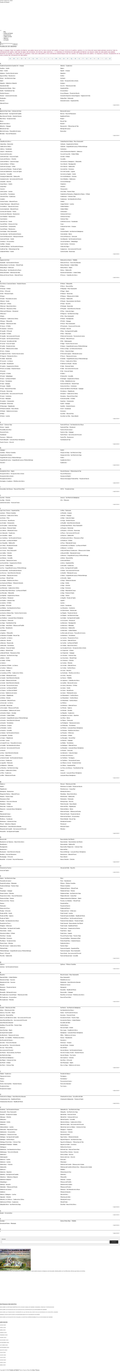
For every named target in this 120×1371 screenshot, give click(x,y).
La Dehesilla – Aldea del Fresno (7, 700)
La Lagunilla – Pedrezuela (6, 763)
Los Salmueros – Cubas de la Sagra (68, 753)
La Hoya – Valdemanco (5, 755)
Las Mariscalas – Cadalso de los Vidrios (9, 588)
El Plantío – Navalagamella (66, 318)
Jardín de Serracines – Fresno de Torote (10, 502)
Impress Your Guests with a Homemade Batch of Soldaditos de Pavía (20, 1314)
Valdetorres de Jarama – (6, 1189)
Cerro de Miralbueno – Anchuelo (68, 176)
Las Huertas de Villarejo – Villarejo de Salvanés (11, 583)
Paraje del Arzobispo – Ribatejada (8, 883)
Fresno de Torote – (4, 432)
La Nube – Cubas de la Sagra (67, 518)
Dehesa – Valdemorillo (66, 270)
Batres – (2, 121)
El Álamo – (2, 286)
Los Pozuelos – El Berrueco (67, 733)
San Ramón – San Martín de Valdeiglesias (70, 1007)
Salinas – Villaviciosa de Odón (7, 1010)
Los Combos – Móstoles (66, 663)
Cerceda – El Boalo (65, 156)
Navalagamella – (4, 847)
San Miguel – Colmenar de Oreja (8, 1060)
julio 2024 (3, 1352)
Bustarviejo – (63, 131)
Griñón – (62, 457)
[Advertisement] (60, 16)
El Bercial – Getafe (4, 301)
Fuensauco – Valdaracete (6, 437)
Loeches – (62, 603)
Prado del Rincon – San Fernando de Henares (71, 918)
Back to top (116, 105)
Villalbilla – (63, 1169)
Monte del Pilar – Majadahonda (68, 806)
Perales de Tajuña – (5, 918)
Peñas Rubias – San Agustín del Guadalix (10, 928)
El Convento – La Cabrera (6, 361)
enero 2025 (3, 1337)
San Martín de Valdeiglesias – (7, 1057)
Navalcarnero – (4, 849)
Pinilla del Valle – (4, 948)
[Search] (0, 42)
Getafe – (62, 450)
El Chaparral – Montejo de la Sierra (8, 356)
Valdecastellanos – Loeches (7, 1127)
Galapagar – (3, 450)
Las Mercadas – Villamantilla (7, 593)
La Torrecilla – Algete (65, 578)
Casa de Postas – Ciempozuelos (8, 226)
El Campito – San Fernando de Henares (9, 338)
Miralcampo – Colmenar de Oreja (8, 821)
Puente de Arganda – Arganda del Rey (69, 948)
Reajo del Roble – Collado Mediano (8, 977)
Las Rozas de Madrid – (5, 610)
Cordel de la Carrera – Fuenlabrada (68, 221)
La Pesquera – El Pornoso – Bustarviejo (70, 530)
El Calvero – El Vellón (5, 326)
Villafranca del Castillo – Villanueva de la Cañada (72, 1164)
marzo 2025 (3, 1332)
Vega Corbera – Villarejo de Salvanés (69, 1137)
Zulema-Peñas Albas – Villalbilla (68, 1221)
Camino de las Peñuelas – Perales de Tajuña (10, 169)
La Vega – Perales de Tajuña (67, 593)
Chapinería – (63, 184)
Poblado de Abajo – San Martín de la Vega (70, 893)
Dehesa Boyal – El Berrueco (7, 267)
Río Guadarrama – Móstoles (7, 999)
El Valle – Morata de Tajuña (67, 366)
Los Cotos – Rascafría (65, 670)
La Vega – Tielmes (64, 595)
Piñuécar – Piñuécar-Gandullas (67, 883)
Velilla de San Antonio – (66, 1147)
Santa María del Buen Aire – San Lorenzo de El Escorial (13, 1020)
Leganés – (62, 600)
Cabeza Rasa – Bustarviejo (6, 144)
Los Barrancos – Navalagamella (68, 623)
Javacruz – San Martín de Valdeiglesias (69, 497)
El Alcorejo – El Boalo (5, 288)
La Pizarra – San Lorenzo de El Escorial (69, 533)
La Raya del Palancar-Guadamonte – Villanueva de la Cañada (75, 550)
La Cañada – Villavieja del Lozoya (8, 675)
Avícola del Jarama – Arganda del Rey (69, 100)
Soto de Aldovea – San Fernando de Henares (71, 1050)
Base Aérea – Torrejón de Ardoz (8, 118)
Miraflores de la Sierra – (6, 816)
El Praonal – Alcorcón (65, 328)
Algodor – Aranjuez (65, 70)
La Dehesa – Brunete (5, 698)
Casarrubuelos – (4, 219)
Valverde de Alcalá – (65, 1134)
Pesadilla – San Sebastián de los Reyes (9, 920)
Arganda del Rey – (64, 88)
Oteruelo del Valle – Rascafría (67, 868)
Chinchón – (63, 186)
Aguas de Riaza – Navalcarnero (7, 75)
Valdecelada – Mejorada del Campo (8, 1129)
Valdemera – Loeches (5, 1162)
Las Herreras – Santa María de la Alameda (10, 573)
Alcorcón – (2, 100)
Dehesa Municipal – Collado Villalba (69, 265)
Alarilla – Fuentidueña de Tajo (7, 90)
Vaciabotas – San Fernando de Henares (9, 1109)
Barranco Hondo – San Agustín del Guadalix (10, 113)
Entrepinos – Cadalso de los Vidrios (69, 393)
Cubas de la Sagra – (65, 246)
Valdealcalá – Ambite (5, 1122)
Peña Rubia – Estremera (6, 938)
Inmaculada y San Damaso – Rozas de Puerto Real (12, 489)
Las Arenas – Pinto (4, 518)
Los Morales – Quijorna (66, 708)
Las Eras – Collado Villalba (6, 565)
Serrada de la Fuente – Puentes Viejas (69, 1017)
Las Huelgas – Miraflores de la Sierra (9, 580)
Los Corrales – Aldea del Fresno (68, 665)
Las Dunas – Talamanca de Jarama (8, 560)
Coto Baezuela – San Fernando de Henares (70, 239)
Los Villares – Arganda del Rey (67, 765)
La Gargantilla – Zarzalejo (6, 735)
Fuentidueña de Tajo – (65, 439)
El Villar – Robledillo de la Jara (67, 381)
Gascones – (3, 462)
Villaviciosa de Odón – (65, 1197)
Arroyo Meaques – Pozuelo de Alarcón (69, 93)
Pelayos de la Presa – (5, 908)
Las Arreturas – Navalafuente (7, 520)
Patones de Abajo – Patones (7, 898)
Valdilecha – (3, 1192)
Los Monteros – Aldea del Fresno (68, 705)
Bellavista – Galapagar (5, 126)
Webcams (6, 38)
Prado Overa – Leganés (66, 933)
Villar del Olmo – (64, 1194)
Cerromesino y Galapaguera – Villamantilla (70, 161)
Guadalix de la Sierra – (65, 460)
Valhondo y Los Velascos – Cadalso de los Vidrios (12, 1199)
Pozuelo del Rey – (64, 903)
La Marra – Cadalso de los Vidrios (8, 770)
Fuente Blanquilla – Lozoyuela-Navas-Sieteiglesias (12, 439)
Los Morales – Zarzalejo (66, 710)
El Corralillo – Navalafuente (7, 363)
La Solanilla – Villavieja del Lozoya (68, 573)
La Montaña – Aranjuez (66, 513)
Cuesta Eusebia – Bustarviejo (67, 251)
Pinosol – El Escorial (5, 953)
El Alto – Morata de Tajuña (6, 293)
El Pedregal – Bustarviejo (66, 306)
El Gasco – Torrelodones (6, 381)
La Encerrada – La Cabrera (6, 703)
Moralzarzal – (63, 824)
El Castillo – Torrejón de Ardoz (7, 346)
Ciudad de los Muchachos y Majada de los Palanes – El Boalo (75, 194)
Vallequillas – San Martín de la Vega (69, 1112)
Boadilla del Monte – (65, 116)
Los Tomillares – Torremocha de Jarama (70, 760)
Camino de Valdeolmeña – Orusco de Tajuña (11, 171)
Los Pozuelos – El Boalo (66, 735)
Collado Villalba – (64, 209)
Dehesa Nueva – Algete (66, 267)
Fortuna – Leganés (4, 427)
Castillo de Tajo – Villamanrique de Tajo (9, 249)
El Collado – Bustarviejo (6, 358)
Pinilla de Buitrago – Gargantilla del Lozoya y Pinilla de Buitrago (15, 950)
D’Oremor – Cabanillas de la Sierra (68, 275)
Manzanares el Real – (5, 799)
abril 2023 (3, 1364)
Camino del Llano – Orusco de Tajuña (9, 156)
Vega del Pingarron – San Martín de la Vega (71, 1139)
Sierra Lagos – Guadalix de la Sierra (69, 1030)
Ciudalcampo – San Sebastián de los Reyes (70, 199)
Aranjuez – (63, 83)
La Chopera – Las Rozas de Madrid (8, 690)
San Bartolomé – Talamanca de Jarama (9, 1035)
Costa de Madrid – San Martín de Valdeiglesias (71, 231)
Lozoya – (62, 770)
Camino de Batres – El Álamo (7, 164)
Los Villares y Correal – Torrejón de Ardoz (70, 763)
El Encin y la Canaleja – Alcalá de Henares (10, 368)
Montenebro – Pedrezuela (66, 799)
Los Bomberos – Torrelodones (67, 635)
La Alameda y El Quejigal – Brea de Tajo (9, 635)
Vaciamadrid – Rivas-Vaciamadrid (8, 1112)
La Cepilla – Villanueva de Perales (8, 680)
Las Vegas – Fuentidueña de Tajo (8, 623)
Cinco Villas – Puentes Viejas (67, 191)
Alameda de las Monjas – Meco (7, 88)
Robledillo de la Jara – (65, 979)
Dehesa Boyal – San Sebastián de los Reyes (10, 270)
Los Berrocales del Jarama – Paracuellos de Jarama (72, 633)
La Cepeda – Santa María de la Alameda (9, 678)
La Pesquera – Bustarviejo (66, 528)
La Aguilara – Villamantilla (6, 633)
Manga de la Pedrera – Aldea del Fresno (10, 794)
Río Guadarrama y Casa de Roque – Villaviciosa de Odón (13, 994)
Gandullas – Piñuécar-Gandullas (8, 452)
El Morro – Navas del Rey (66, 286)
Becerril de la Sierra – (5, 123)
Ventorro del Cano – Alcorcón (67, 1157)
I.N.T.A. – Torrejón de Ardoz (67, 489)
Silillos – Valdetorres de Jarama (68, 1035)
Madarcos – (3, 784)
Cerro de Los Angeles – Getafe (68, 174)
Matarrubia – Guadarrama (6, 806)
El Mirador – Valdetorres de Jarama (8, 411)
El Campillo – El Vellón (5, 333)
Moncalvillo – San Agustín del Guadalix (9, 831)
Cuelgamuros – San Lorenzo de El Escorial (70, 249)
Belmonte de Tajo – (5, 128)
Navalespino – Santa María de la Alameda (10, 852)
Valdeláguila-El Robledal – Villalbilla (8, 1144)
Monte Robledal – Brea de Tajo (67, 819)
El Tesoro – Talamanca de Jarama (68, 356)
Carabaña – (3, 199)
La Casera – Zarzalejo (5, 670)
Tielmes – (2, 1078)
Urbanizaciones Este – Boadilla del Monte (10, 1099)
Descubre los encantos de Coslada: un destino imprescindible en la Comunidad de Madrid (26, 1317)
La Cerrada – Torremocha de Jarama (9, 685)
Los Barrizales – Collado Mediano (68, 630)
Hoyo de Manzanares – (66, 473)
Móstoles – (63, 829)
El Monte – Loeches (5, 416)
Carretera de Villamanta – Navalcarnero (10, 214)
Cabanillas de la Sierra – (6, 141)
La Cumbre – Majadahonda (6, 695)
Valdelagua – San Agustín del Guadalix (9, 1137)
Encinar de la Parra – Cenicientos (68, 386)
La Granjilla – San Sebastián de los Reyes (10, 745)
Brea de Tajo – (63, 121)
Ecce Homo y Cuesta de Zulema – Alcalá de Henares (13, 283)
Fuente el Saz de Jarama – (66, 429)
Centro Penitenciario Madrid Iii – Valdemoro (71, 151)
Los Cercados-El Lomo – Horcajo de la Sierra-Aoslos (73, 648)
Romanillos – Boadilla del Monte (68, 989)
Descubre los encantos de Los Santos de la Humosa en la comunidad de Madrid (23, 1309)
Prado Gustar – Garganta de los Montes (70, 928)
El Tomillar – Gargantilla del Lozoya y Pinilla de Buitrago (74, 358)
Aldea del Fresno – (4, 103)
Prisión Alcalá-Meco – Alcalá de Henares (70, 941)
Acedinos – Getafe (4, 68)
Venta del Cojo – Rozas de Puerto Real (69, 1149)
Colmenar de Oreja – (65, 216)
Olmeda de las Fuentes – (6, 868)
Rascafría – (2, 974)
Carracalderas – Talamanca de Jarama (9, 206)
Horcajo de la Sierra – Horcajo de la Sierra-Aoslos (12, 473)
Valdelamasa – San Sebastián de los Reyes (10, 1149)
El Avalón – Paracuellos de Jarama (8, 298)
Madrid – (2, 786)
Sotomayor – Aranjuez (65, 1042)
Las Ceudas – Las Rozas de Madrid (8, 540)
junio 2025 (3, 1325)
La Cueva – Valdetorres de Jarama (8, 693)
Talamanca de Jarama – (5, 1076)
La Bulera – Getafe (4, 658)
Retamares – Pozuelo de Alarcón (8, 987)
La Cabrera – (3, 663)
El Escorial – (3, 371)
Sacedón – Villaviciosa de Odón (7, 1007)
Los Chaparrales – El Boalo (66, 650)
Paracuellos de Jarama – (6, 881)
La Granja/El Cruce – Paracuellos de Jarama (11, 743)
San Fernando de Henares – (7, 1040)
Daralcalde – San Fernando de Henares (9, 262)
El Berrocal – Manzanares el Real (8, 308)
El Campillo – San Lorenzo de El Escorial (10, 336)
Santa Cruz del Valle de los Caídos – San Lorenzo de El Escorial (15, 1017)
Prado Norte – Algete (65, 930)
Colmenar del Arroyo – (66, 214)
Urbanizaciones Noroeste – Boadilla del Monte (11, 1101)
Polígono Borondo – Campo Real (68, 895)
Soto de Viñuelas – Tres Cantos (68, 1055)
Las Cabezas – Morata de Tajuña (8, 528)
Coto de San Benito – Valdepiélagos (69, 241)
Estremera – (63, 411)
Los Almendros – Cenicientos (67, 608)
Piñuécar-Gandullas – (65, 886)
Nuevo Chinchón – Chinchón (67, 859)
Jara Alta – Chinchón (5, 497)
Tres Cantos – (63, 1086)
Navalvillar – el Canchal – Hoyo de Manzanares (11, 859)
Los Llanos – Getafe (65, 688)
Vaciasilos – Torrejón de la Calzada (8, 1114)
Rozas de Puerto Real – (66, 997)
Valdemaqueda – (4, 1157)
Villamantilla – (63, 1177)
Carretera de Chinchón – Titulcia (8, 211)
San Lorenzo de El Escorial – (7, 1050)
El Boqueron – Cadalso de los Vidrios (9, 318)
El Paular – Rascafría (65, 303)
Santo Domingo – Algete (6, 1030)
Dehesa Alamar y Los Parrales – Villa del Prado (11, 265)
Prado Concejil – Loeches (66, 913)
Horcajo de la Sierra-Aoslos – (7, 476)
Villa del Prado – (64, 1202)
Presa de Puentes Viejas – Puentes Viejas (70, 936)
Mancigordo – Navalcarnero (7, 791)
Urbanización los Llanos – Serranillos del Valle (71, 1096)
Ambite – (62, 75)
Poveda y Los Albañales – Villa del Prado (70, 900)
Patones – (2, 903)
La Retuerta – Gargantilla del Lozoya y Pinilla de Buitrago (74, 555)
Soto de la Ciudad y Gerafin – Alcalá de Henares (72, 1052)
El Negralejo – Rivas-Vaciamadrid (68, 288)
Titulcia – (2, 1081)
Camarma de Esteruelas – (6, 154)
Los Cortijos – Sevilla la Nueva (67, 668)
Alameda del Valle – (5, 85)
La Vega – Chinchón (65, 585)
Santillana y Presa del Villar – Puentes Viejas (11, 1025)
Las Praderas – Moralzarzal (6, 598)
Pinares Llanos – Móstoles (6, 943)
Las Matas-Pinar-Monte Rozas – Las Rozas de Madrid (13, 590)
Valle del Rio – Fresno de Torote (68, 1114)
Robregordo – (63, 987)
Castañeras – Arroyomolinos (7, 241)
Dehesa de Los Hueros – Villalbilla (68, 260)
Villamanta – (63, 1174)
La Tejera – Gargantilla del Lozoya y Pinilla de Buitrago (73, 575)
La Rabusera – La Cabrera (66, 548)
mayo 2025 (3, 1327)
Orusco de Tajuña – (4, 870)
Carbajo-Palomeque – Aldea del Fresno (9, 204)
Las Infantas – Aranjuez (6, 585)
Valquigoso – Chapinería (66, 1129)
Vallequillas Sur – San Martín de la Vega (70, 1109)
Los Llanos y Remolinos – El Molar (68, 685)
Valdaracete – (3, 1119)
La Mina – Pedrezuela (65, 510)
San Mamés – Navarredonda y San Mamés (10, 1052)
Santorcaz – (3, 1027)
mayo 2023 (3, 1362)
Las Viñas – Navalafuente (6, 628)
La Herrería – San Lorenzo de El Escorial (10, 748)
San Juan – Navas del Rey (6, 1047)
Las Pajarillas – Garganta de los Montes (9, 595)
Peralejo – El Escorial (5, 911)
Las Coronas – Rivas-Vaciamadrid (8, 550)
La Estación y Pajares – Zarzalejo (8, 713)
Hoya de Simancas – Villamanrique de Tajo (70, 471)
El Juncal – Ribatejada (5, 398)
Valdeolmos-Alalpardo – (6, 1179)
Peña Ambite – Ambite (5, 930)
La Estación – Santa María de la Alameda (10, 720)
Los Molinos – (63, 703)
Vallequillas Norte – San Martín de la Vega (10, 1204)
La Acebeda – (3, 630)
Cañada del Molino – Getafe (7, 251)
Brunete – (62, 123)
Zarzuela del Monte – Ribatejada (8, 1223)
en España (6, 40)
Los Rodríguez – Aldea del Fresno (68, 745)
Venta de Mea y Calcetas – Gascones (69, 1152)
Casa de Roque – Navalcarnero (7, 229)
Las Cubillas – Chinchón (6, 553)
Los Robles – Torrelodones (66, 743)
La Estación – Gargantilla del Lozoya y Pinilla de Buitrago (14, 718)
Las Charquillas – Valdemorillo (7, 543)
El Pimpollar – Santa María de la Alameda (70, 308)
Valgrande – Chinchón (5, 1197)
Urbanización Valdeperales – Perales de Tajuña (71, 1099)
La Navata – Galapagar (65, 515)
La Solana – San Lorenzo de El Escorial (69, 570)
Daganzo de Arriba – (5, 260)
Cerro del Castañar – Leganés (67, 171)
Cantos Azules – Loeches (6, 191)
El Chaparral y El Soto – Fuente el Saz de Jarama (12, 353)
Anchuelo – (63, 78)
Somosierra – (63, 1040)
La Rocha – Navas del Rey (66, 558)
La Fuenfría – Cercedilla (6, 730)
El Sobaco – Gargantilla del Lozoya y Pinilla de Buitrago (73, 346)
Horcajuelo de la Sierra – (6, 478)
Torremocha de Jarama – (66, 1081)
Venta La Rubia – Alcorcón (66, 1154)
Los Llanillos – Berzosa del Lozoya (68, 683)
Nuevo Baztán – (64, 857)
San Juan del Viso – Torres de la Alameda (10, 1045)
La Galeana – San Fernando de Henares (9, 733)
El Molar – (2, 413)
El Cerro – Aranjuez (5, 351)
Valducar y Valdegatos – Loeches (8, 1194)
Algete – (62, 68)
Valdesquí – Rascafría (5, 1184)
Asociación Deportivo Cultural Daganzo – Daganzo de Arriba (75, 95)
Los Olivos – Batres (65, 718)
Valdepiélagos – (4, 1182)
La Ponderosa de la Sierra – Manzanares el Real (71, 538)
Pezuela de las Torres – (5, 923)
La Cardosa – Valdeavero (6, 668)
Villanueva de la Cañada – (66, 1184)
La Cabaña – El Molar (5, 660)
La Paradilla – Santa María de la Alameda (70, 523)
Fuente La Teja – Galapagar (67, 432)
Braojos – (62, 118)
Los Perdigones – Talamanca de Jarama (70, 723)
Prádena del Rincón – (65, 908)
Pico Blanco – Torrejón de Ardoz (8, 941)
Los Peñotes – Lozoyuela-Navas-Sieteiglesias (71, 728)
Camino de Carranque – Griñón (7, 166)
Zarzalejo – (2, 1221)
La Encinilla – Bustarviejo (6, 705)
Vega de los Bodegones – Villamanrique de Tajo (72, 1142)
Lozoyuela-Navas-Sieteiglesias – (68, 775)
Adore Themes (35, 1370)
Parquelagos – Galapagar (6, 891)
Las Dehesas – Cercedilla (6, 558)
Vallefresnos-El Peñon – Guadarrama (9, 1202)
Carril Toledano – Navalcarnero (7, 216)
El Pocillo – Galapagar (65, 321)
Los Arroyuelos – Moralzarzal (67, 620)
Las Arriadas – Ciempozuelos (7, 523)
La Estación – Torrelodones (6, 723)
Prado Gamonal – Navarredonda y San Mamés (71, 923)
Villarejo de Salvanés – (65, 1192)
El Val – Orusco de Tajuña (66, 371)
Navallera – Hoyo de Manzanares (8, 854)
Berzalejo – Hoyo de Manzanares (8, 133)
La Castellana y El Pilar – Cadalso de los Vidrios (11, 673)
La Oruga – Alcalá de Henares (67, 520)
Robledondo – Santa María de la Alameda (70, 982)
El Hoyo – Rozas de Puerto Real (8, 388)
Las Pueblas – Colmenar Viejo (7, 600)
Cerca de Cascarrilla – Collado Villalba (69, 154)
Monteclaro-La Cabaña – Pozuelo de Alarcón (71, 786)
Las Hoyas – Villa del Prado (6, 578)
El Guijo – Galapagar (5, 383)
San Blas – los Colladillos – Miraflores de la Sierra (12, 1037)
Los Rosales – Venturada (66, 750)
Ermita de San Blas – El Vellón (67, 398)
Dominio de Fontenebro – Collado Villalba (70, 272)
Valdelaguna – (3, 1147)
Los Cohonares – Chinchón (67, 660)
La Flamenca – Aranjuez (6, 725)
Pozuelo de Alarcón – (65, 906)
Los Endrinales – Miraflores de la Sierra (70, 673)
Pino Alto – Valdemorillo (6, 955)
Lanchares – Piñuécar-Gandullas (8, 513)
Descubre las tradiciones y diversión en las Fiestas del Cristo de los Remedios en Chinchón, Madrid (29, 1312)
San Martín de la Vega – (6, 1055)
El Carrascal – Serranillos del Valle (8, 341)
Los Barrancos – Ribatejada (67, 625)
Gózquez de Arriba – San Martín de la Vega (70, 455)
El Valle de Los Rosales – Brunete (68, 363)
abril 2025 (3, 1330)
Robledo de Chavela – (65, 984)
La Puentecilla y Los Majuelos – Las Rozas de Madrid (73, 545)
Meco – (2, 811)
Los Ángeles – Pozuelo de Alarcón (68, 613)
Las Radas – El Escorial (5, 605)
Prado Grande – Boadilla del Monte (69, 925)
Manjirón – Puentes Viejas (6, 796)
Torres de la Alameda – (66, 1083)
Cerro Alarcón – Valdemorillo (67, 166)
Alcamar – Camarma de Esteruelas (8, 95)
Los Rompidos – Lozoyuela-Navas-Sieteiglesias (72, 748)
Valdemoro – (3, 1169)
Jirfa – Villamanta (64, 500)
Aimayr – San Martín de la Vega (7, 78)
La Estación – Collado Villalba (7, 715)
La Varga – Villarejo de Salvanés (68, 580)
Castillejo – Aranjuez (5, 244)
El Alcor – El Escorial (5, 291)
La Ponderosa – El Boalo (66, 540)
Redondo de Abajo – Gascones (7, 979)
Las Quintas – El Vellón (5, 603)
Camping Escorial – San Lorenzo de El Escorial (11, 179)
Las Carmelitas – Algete (6, 535)
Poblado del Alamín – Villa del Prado (69, 888)
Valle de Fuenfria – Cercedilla (67, 1119)
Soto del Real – (64, 1047)
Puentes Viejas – (64, 945)
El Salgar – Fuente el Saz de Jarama (69, 343)
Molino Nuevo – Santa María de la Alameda (10, 826)
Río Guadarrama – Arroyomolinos (8, 997)
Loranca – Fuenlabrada (65, 605)
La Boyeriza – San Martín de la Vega (9, 655)
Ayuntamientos (7, 35)
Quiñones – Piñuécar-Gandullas (68, 964)
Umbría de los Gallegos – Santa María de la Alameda (13, 1096)
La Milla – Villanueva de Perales (8, 775)
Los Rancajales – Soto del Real (67, 738)
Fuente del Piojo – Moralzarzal (67, 427)
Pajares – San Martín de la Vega (7, 878)
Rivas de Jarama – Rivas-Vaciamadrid (69, 974)
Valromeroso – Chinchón (66, 1132)
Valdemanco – (3, 1154)
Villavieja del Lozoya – (65, 1199)
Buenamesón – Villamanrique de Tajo (69, 126)
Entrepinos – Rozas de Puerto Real (68, 396)
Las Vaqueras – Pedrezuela (6, 620)
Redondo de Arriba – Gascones (7, 982)
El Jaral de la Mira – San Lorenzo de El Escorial (11, 393)
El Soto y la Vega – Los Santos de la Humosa (71, 348)
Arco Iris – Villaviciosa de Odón (68, 85)
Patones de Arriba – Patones (7, 900)
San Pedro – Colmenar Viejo (7, 1065)
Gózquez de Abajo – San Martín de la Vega (70, 452)
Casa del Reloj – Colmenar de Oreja (8, 224)
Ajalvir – (2, 80)
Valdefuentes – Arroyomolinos (7, 1132)
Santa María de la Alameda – (7, 1022)
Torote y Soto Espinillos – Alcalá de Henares (11, 1083)
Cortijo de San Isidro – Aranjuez (68, 226)
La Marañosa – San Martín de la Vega (9, 768)
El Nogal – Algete (64, 291)
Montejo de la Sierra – (65, 791)
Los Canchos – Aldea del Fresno (68, 640)
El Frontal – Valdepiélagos (6, 376)
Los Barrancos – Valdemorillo (67, 628)
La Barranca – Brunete (5, 640)
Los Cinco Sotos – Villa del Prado (68, 658)
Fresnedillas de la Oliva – (6, 429)
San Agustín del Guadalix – (6, 1032)
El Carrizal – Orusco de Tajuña (7, 343)
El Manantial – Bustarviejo (6, 403)
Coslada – (62, 229)
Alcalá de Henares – (5, 93)
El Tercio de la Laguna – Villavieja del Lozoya (71, 353)
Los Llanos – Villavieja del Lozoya (68, 693)
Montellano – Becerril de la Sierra (68, 794)
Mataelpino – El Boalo (5, 804)
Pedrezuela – (3, 906)
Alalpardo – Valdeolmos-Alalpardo (8, 83)
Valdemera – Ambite (5, 1159)
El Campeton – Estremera (6, 328)
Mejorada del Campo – (5, 814)
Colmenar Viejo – (64, 219)
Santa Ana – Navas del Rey (6, 1015)
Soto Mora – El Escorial (66, 1060)
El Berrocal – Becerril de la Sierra (8, 306)
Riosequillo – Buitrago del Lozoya (8, 992)
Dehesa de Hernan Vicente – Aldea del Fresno (11, 275)
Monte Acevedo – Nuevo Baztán (68, 804)
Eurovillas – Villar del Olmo (67, 413)
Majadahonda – (3, 789)
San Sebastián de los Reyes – (67, 1010)
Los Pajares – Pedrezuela (66, 720)
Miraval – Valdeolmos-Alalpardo (8, 824)
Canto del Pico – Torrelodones (7, 194)
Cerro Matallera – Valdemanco (67, 179)
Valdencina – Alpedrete (6, 1172)
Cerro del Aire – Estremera (67, 169)
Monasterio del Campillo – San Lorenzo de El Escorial (13, 829)
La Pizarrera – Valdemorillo (67, 535)
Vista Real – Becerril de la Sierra (68, 1204)
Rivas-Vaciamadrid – (65, 977)
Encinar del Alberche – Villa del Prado (69, 383)
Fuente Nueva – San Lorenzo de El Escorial (71, 434)
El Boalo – (2, 316)
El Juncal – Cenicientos (5, 396)
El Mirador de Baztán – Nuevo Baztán (9, 408)
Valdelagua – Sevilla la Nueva (7, 1139)
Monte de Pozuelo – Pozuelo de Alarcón (70, 814)
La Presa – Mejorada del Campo (68, 543)
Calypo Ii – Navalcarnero (6, 151)
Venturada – (63, 1159)
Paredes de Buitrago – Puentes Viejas (9, 886)
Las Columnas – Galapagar (6, 548)
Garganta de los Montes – (6, 455)
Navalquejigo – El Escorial (6, 857)
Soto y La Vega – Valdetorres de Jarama (70, 1065)
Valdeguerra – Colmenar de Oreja (8, 1134)
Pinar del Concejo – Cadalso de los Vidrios (10, 945)
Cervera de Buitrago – (65, 181)
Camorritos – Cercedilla (6, 174)
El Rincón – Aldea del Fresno (67, 338)
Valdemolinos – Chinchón (6, 1164)
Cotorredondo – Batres (66, 234)
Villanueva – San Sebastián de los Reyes (70, 1189)
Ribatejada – (3, 989)
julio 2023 (3, 1357)
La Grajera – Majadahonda (6, 738)
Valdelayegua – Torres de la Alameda (9, 1152)
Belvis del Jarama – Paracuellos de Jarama (10, 131)
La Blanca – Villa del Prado (6, 650)
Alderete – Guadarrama (66, 65)
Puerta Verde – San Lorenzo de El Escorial (70, 953)
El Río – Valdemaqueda (66, 341)
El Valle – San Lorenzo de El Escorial (69, 368)
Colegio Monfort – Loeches (67, 204)
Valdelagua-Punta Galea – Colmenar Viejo (10, 1142)
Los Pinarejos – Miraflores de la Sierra (69, 730)
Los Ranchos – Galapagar (66, 740)
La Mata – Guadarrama (5, 773)
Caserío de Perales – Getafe (7, 239)
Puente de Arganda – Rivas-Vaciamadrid (70, 950)
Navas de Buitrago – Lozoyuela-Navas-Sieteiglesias (73, 852)
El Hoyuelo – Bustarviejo (6, 391)
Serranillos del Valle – (65, 1022)
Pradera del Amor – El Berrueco (68, 911)
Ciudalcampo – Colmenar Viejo (68, 196)
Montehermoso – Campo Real (67, 789)
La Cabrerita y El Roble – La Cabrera (9, 665)
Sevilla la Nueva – (64, 1025)
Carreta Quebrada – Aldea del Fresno (9, 209)
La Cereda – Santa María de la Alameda (9, 683)
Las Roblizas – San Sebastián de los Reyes (10, 608)
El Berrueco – (3, 313)
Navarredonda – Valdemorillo (67, 844)
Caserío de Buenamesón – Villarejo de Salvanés (11, 236)
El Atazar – (2, 296)
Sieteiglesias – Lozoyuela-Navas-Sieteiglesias (71, 1032)
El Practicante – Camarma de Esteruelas (70, 326)
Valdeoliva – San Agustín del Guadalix (9, 1174)
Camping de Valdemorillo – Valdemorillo (10, 176)
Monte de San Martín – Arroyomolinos (69, 816)
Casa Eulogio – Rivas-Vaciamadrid (8, 231)
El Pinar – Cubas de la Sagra (67, 311)
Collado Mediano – (65, 206)
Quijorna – (2, 964)
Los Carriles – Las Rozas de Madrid (69, 643)
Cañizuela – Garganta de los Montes (69, 144)
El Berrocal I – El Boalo (5, 303)
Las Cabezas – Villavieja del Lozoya (8, 530)
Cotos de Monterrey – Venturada (68, 236)
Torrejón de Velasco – (65, 1073)
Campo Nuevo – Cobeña (6, 184)
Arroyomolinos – (64, 90)
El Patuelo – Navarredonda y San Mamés (70, 301)
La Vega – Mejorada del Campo (68, 590)
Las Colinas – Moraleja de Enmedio (8, 545)
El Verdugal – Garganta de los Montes (69, 378)
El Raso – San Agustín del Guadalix (68, 331)
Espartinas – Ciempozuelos (67, 401)
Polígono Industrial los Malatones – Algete (70, 898)
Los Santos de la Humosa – (67, 755)
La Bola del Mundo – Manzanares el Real (10, 653)
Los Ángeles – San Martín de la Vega (69, 615)
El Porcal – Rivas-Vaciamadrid (67, 323)
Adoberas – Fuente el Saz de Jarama (9, 73)
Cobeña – (62, 201)
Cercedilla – (63, 159)
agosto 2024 (3, 1350)
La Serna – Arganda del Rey (67, 563)
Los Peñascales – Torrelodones (68, 725)
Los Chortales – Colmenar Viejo (68, 655)
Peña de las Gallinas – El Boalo (7, 933)
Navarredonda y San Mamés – (67, 839)
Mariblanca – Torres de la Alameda (8, 801)
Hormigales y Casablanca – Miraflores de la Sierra (12, 481)
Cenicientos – (63, 149)
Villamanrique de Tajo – (66, 1172)
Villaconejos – (63, 1162)
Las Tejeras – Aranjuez (5, 615)
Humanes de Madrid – (65, 476)
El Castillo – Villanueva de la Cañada (9, 348)
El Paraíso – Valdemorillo (66, 298)
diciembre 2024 (4, 1340)
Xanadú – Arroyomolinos (6, 1213)
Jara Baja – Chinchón (5, 500)
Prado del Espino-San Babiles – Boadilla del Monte (72, 916)
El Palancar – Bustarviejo (66, 293)
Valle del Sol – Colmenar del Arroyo (69, 1117)
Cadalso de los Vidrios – (6, 146)
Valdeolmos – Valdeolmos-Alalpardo (9, 1177)
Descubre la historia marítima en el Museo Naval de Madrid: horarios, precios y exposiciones (27, 1307)
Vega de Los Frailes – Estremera (68, 1144)
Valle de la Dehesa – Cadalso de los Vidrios (70, 1122)
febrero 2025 (4, 1335)
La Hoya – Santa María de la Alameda (9, 753)
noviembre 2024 (4, 1342)
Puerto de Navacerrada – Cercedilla (69, 955)
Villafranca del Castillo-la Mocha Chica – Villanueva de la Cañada (76, 1167)
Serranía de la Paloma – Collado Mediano (70, 1020)
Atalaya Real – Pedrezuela (66, 98)
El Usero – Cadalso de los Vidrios (68, 361)
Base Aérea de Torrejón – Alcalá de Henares (11, 116)
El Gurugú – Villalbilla (5, 386)
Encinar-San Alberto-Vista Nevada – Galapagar (71, 388)
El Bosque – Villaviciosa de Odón (8, 323)
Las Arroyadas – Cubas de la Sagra (8, 525)
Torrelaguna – (63, 1076)
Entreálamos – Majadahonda (67, 391)
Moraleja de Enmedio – (66, 821)
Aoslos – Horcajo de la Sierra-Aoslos (69, 80)
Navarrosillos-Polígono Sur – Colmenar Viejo (71, 847)
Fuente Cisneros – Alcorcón (7, 442)
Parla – (1, 888)
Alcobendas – (3, 98)
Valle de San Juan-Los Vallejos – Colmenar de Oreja (73, 1127)
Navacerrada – (3, 839)
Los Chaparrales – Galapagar (67, 653)
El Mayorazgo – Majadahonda (7, 406)
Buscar (4, 1239)
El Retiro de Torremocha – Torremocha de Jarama (72, 336)
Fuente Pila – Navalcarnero (67, 437)
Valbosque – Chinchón (5, 1117)
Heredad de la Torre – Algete (7, 471)
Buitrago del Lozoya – (65, 128)
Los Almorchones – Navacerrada (68, 610)
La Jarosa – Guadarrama (6, 760)
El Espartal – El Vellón (5, 373)
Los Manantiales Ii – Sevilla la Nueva (69, 695)
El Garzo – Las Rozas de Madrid (8, 378)
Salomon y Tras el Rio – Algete (7, 1012)
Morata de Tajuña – (65, 826)
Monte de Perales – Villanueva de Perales (70, 811)
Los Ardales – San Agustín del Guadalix (70, 618)
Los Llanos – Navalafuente (66, 690)
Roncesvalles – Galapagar (66, 992)
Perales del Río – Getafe (6, 913)
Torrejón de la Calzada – (6, 1088)
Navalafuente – (4, 844)
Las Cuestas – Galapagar (6, 555)
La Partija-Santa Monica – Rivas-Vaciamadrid (71, 525)
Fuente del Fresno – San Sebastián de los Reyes (72, 424)
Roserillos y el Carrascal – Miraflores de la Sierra (72, 994)
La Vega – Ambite (64, 583)
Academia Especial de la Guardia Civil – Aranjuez (12, 65)
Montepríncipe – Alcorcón (66, 801)
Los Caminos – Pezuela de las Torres (69, 638)
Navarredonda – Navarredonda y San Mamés (71, 842)
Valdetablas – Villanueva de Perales (8, 1187)
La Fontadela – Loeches (6, 728)
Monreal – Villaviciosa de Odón (68, 784)
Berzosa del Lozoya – (65, 111)
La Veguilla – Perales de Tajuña (67, 598)
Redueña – (2, 984)
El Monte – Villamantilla (66, 283)
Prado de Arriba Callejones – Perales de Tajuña (71, 920)
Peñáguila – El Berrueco (6, 925)
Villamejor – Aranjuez (65, 1179)
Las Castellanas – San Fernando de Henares (10, 538)
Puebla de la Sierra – (65, 943)
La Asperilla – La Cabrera (6, 638)
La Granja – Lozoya (4, 740)
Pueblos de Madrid (4, 2)
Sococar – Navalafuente (66, 1037)
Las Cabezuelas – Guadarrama (7, 533)
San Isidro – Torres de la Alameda (8, 1042)
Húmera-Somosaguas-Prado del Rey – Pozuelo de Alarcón (74, 478)
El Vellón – (63, 373)
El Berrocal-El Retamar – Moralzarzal (9, 311)
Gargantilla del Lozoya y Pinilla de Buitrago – (11, 457)
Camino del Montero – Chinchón (8, 159)
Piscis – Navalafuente (65, 881)
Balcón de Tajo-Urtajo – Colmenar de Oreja (10, 111)
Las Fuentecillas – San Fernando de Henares (11, 570)
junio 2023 (3, 1360)
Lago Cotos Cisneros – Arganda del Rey (10, 510)
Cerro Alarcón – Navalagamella (68, 164)
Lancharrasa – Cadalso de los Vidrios (9, 515)
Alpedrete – (63, 73)
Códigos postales (8, 36)
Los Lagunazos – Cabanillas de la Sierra (69, 680)
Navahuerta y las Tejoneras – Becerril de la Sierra (12, 842)
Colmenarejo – (64, 211)
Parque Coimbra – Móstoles (7, 893)
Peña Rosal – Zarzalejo (5, 936)
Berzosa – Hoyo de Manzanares (68, 113)
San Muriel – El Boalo (5, 1062)
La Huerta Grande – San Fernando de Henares (11, 758)
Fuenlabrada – (3, 434)
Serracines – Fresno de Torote (67, 1015)
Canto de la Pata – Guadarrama (7, 196)
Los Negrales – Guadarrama (67, 713)
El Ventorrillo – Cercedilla (66, 376)
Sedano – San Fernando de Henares (69, 1012)
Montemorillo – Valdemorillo (67, 796)
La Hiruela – (3, 750)
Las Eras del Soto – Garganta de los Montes (11, 563)
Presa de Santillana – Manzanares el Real (70, 938)
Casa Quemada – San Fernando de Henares (10, 234)
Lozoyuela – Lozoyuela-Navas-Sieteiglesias (71, 773)
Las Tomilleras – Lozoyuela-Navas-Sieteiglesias (11, 618)
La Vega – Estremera (65, 588)
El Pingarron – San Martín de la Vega (69, 313)
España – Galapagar (65, 403)
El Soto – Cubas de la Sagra (67, 351)
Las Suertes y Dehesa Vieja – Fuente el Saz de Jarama (13, 613)
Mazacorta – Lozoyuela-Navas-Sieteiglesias (11, 809)
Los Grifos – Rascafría (65, 675)
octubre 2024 (4, 1345)
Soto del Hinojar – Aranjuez (67, 1045)
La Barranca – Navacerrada (6, 643)
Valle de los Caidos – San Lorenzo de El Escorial (72, 1124)
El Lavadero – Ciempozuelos (7, 401)
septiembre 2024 (4, 1347)
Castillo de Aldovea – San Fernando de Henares (11, 246)
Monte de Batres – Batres (66, 809)
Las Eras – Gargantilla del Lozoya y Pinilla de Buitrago (13, 568)
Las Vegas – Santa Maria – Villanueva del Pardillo (12, 625)
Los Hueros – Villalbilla (66, 678)
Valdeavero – (3, 1124)
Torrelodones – (64, 1078)
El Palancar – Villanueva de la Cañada (69, 296)
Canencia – (2, 189)
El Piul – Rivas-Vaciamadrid (67, 316)
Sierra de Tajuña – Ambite (66, 1027)
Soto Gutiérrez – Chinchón (67, 1057)
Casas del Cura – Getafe (6, 221)
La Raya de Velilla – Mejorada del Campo (70, 553)
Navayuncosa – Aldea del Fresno (68, 854)
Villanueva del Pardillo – (66, 1182)
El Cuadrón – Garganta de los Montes (9, 366)
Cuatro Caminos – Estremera (67, 244)
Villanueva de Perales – (66, 1187)
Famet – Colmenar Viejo (6, 424)
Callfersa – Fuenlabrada (6, 149)
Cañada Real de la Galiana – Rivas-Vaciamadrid (71, 141)
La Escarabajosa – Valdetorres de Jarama (10, 710)
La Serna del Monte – (65, 560)
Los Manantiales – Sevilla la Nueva (68, 700)
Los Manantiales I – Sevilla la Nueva (69, 698)
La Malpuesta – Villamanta (6, 765)
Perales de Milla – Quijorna (6, 916)
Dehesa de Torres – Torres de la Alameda (70, 262)
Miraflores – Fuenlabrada (6, 819)
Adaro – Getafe (4, 70)
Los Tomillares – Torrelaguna (67, 758)
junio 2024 (3, 1355)
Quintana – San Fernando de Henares (9, 967)
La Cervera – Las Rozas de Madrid (8, 688)
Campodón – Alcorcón (5, 181)
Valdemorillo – (3, 1167)
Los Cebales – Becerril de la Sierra (68, 645)
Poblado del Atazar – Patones (67, 891)
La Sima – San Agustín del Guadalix (68, 568)
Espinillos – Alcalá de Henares (67, 406)
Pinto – (62, 878)
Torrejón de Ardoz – (5, 1086)
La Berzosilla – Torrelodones (7, 645)
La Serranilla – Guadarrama (67, 565)
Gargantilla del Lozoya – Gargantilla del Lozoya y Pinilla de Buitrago (16, 460)
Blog (5, 31)
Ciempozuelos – (64, 189)
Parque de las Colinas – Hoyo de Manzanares (11, 895)
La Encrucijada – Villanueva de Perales (9, 708)
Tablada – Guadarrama (5, 1073)
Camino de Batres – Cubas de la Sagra (9, 161)
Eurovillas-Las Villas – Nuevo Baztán (69, 416)
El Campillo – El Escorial (6, 331)
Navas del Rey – (64, 849)
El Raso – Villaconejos (65, 333)
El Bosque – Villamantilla (6, 321)
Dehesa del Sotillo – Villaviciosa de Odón (10, 272)
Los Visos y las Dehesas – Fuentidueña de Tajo (71, 768)
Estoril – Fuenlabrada (65, 408)
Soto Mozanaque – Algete (66, 1062)
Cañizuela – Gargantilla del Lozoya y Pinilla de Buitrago (73, 146)
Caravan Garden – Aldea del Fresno (8, 201)
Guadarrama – (63, 462)
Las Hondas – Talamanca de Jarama (8, 575)
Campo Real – (3, 186)
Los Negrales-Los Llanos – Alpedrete (69, 715)
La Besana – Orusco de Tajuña (7, 648)
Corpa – (62, 224)
